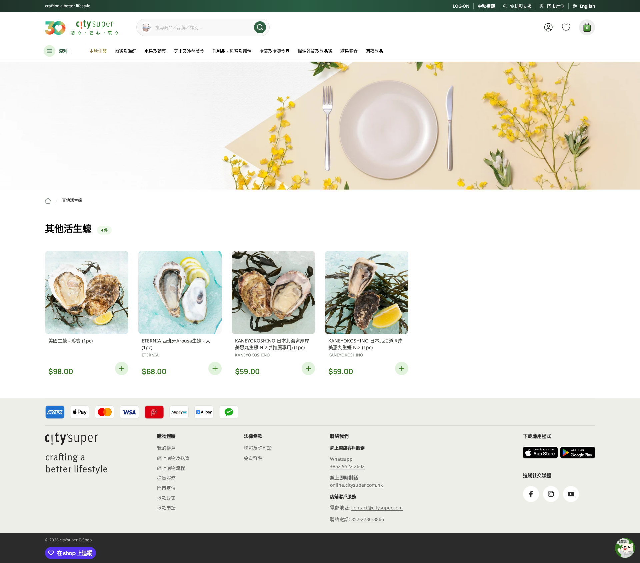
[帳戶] (548, 27)
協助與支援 (521, 6)
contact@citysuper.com (377, 507)
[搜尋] (260, 27)
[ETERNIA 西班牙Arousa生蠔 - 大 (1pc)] (180, 292)
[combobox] (203, 27)
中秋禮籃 (486, 6)
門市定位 (555, 6)
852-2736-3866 (367, 519)
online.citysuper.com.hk (356, 485)
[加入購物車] (121, 368)
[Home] (48, 201)
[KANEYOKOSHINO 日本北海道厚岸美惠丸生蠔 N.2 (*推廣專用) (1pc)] (273, 292)
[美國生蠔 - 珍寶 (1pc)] (86, 292)
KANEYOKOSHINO (252, 355)
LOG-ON (461, 6)
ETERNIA (150, 355)
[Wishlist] (566, 27)
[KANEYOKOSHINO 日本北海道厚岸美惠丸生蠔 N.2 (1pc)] (366, 292)
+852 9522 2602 (347, 466)
